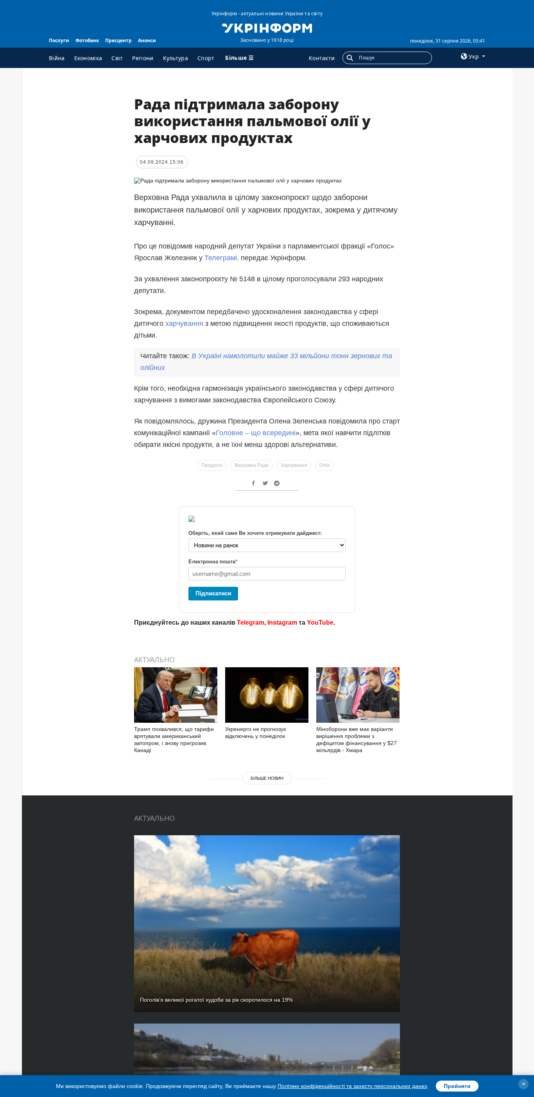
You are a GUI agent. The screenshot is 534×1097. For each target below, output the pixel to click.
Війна (57, 58)
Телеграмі (220, 258)
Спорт (206, 58)
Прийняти (457, 1086)
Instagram (282, 622)
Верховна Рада (252, 465)
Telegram (250, 622)
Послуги (59, 40)
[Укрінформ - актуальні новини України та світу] (267, 27)
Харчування (294, 465)
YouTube (320, 622)
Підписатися (213, 593)
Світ (117, 58)
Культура (175, 58)
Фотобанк (87, 40)
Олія (324, 465)
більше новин (267, 778)
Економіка (88, 58)
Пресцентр (118, 40)
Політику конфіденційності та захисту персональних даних (352, 1086)
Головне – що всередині (256, 433)
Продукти (211, 465)
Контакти (322, 58)
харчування (184, 323)
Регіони (142, 58)
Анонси (147, 40)
